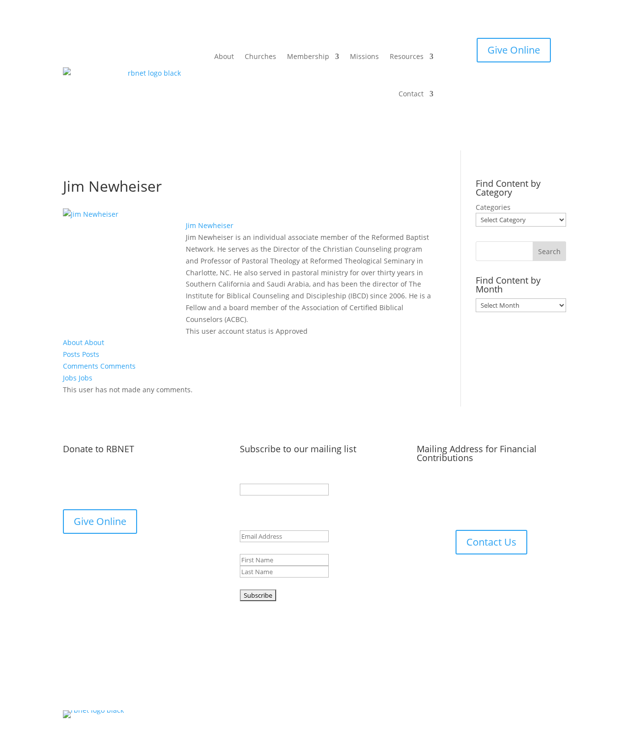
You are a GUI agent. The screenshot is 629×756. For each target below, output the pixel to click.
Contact (411, 93)
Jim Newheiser (209, 225)
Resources (407, 56)
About (224, 56)
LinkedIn (254, 477)
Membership (308, 56)
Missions (364, 56)
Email (266, 524)
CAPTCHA (255, 583)
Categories (493, 207)
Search (549, 251)
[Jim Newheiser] (90, 214)
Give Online (513, 50)
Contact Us (491, 542)
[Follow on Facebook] (305, 685)
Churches (260, 56)
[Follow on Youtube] (324, 685)
